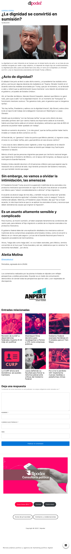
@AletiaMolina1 (7, 259)
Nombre (5, 412)
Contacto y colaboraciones (45, 517)
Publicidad (50, 504)
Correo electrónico (9, 422)
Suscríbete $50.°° (24, 504)
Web (3, 432)
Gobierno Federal (7, 10)
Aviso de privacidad (22, 517)
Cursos (38, 504)
